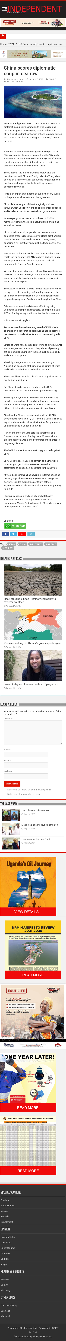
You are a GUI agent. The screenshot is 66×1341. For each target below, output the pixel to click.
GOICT (55, 1328)
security (7, 548)
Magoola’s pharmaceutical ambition (39, 824)
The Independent (15, 79)
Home (3, 44)
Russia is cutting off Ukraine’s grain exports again (32, 643)
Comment (9, 718)
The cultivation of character (35, 810)
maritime (51, 544)
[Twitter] (36, 1332)
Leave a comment (15, 81)
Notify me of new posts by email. (24, 794)
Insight (4, 1264)
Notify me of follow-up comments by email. (29, 789)
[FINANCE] (28, 1145)
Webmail (5, 1316)
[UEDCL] (28, 1082)
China (23, 544)
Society (4, 1285)
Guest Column (8, 1248)
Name (7, 749)
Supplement (7, 1222)
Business (5, 1311)
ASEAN (12, 544)
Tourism (5, 1200)
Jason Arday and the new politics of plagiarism (31, 684)
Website (8, 771)
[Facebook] (33, 1332)
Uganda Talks (8, 1237)
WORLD (13, 44)
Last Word (6, 1242)
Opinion (5, 1259)
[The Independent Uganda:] (33, 9)
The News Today (9, 1305)
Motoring (5, 1290)
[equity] (33, 1016)
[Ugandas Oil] (28, 886)
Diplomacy (36, 544)
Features (5, 1279)
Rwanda (5, 1216)
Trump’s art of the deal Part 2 (35, 839)
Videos (4, 1211)
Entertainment (8, 1205)
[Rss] (30, 1332)
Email (7, 760)
